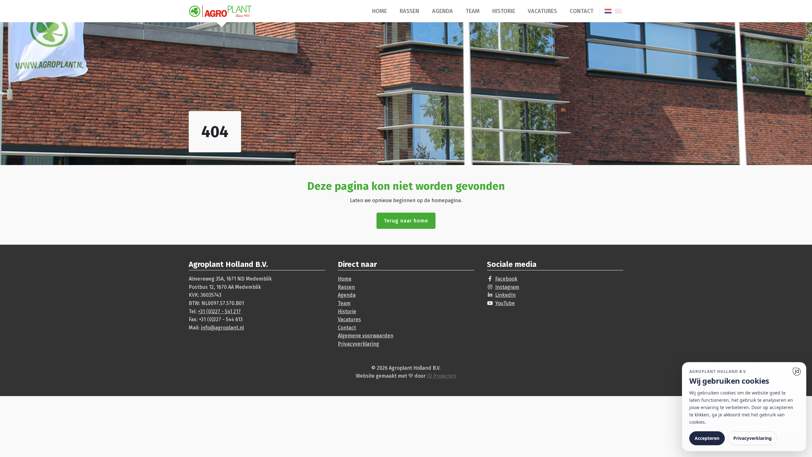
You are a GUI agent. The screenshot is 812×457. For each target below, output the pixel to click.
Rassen (409, 11)
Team (473, 11)
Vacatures (542, 11)
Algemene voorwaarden (365, 336)
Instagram (507, 287)
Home (379, 11)
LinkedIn (505, 295)
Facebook (506, 279)
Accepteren (707, 438)
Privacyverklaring (358, 344)
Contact (581, 11)
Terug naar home (406, 221)
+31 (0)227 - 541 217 (219, 311)
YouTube (505, 303)
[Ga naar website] (797, 372)
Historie (503, 11)
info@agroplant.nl (222, 328)
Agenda (442, 11)
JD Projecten (441, 376)
